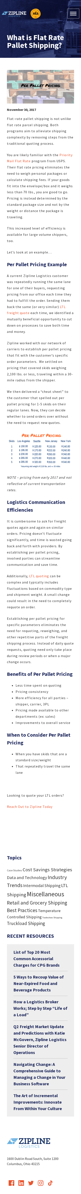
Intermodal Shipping (41, 885)
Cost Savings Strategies (47, 870)
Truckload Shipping (26, 923)
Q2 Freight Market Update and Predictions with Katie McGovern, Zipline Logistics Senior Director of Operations (40, 1039)
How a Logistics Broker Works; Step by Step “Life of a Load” (40, 1008)
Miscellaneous (45, 894)
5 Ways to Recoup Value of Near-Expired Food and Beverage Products (38, 983)
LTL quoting (39, 576)
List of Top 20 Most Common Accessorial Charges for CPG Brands (36, 958)
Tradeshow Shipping (52, 917)
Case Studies (14, 870)
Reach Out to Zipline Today (29, 806)
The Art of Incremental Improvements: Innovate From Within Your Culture (37, 1102)
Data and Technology (27, 877)
